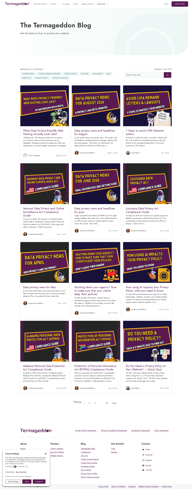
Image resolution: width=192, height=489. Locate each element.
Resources (101, 4)
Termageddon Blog (88, 448)
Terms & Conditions (118, 486)
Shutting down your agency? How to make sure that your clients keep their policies (95, 290)
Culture (84, 74)
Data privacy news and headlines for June (94, 210)
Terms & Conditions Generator (114, 430)
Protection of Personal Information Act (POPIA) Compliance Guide (95, 367)
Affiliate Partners (57, 455)
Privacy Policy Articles (89, 473)
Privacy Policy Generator (86, 430)
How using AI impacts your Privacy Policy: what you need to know (147, 289)
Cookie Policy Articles (89, 463)
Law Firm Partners (57, 452)
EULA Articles (86, 470)
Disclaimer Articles (88, 466)
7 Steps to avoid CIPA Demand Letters (145, 132)
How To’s (27, 78)
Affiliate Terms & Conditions (148, 486)
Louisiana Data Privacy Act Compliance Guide (142, 210)
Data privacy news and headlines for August (94, 132)
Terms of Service (60, 78)
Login (166, 4)
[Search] (167, 75)
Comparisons (28, 74)
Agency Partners (87, 4)
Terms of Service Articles (90, 477)
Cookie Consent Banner (49, 74)
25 (107, 403)
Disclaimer (97, 74)
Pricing (75, 4)
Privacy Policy (41, 78)
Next (114, 403)
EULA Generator (161, 430)
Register (180, 4)
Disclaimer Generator (140, 430)
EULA (109, 74)
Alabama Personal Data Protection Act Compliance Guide (44, 367)
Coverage (66, 4)
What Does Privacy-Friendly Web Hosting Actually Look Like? (43, 132)
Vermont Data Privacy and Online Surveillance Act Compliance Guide (43, 211)
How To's (84, 455)
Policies (53, 4)
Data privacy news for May (39, 287)
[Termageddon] (17, 4)
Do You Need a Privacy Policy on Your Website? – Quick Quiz (146, 367)
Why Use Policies (40, 4)
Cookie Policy (71, 74)
